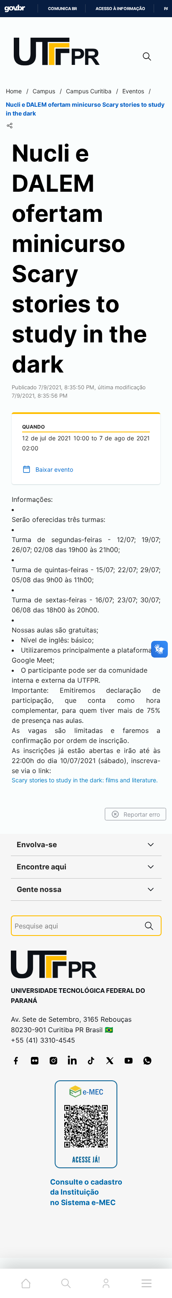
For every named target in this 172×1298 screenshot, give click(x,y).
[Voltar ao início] (57, 966)
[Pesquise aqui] (149, 925)
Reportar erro (142, 814)
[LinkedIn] (72, 1061)
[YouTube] (129, 1061)
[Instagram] (53, 1061)
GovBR (14, 9)
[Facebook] (16, 1061)
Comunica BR (62, 8)
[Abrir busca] (147, 56)
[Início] (60, 53)
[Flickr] (35, 1061)
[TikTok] (91, 1061)
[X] (110, 1061)
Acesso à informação (120, 8)
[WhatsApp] (147, 1061)
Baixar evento (54, 469)
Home (14, 91)
